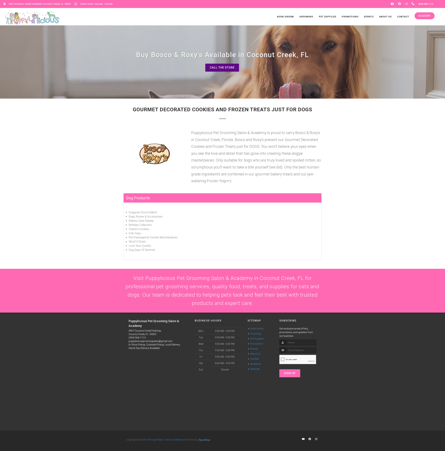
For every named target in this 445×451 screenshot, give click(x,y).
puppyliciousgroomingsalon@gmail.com (150, 341)
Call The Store (222, 67)
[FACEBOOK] (399, 4)
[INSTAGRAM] (406, 4)
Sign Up (290, 373)
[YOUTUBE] (392, 4)
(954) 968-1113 (137, 337)
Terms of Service (174, 439)
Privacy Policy (155, 439)
